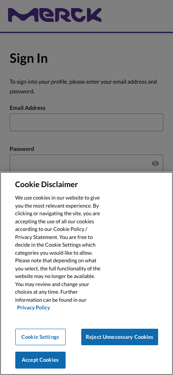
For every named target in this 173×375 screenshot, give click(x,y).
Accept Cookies (40, 359)
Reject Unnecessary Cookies (119, 337)
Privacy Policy (33, 307)
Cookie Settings (40, 337)
